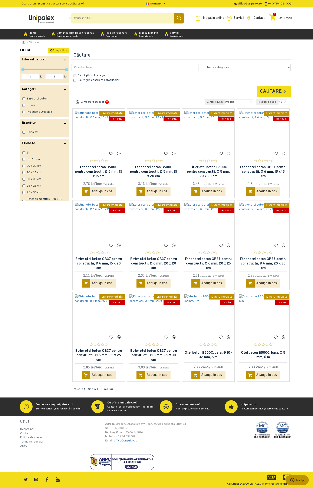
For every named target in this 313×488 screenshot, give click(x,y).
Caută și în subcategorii (92, 75)
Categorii (29, 89)
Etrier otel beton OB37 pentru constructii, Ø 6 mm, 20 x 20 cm (153, 263)
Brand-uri (29, 123)
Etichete (28, 143)
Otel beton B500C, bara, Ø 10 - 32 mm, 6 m (208, 355)
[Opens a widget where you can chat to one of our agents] (297, 480)
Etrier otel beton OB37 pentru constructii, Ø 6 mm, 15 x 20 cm (98, 263)
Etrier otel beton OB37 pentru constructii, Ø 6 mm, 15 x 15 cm (263, 171)
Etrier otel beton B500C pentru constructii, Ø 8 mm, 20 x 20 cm (208, 171)
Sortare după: (215, 102)
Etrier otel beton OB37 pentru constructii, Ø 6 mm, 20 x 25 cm (208, 263)
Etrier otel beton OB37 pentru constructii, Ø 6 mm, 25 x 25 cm (98, 355)
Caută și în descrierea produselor (98, 80)
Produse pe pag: (267, 102)
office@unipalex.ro (126, 441)
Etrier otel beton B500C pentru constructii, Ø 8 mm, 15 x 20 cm (153, 171)
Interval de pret (34, 60)
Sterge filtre (60, 50)
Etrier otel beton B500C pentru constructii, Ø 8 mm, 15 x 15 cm (98, 171)
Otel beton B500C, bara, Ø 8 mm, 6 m (263, 355)
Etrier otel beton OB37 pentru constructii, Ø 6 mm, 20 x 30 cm (263, 263)
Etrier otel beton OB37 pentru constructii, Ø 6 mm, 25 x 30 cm (153, 355)
